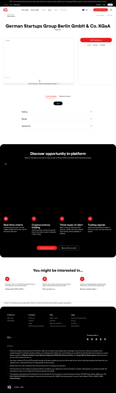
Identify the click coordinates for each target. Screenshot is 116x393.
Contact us (11, 315)
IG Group (32, 318)
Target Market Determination (86, 355)
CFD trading (24, 10)
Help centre (54, 318)
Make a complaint (56, 323)
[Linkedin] (88, 339)
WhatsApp (10, 320)
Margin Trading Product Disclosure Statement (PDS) (40, 355)
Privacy (73, 320)
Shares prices (100, 15)
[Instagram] (105, 339)
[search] (111, 9)
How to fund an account (58, 326)
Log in (110, 4)
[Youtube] (101, 339)
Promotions (63, 10)
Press (30, 323)
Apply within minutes (100, 10)
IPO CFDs (109, 15)
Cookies (73, 323)
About (56, 10)
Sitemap (52, 320)
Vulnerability (75, 326)
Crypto (43, 10)
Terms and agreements (78, 318)
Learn (49, 10)
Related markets (64, 96)
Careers (31, 320)
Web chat (10, 318)
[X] (92, 339)
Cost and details (51, 96)
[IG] (6, 10)
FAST (89, 45)
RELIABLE (103, 45)
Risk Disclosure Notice (66, 355)
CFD (58, 103)
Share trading (35, 10)
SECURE (96, 45)
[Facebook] (97, 339)
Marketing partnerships (36, 326)
